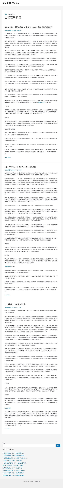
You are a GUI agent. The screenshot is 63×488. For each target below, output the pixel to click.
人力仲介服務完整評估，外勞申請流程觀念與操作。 (15, 463)
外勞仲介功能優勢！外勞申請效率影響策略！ (13, 473)
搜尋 (4, 443)
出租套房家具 (8, 30)
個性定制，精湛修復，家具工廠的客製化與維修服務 (28, 27)
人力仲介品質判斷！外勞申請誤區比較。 (12, 460)
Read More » (8, 157)
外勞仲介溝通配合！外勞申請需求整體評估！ (13, 453)
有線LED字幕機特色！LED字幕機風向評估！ (13, 465)
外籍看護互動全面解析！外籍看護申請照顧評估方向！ (15, 458)
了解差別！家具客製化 (15, 304)
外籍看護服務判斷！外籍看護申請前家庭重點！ (14, 475)
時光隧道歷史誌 (10, 2)
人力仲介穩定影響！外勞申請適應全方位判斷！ (14, 455)
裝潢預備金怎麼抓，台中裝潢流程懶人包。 (13, 468)
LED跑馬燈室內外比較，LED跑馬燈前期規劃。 (14, 470)
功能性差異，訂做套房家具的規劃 (20, 167)
